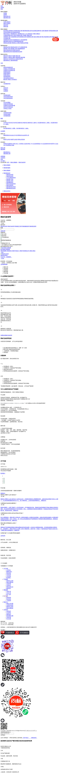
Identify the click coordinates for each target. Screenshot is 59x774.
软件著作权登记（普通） (9, 128)
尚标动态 (8, 611)
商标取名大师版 (16, 43)
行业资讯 (8, 612)
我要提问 (3, 493)
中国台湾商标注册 (17, 35)
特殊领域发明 (6, 76)
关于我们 (3, 160)
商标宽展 (22, 57)
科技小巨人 (16, 143)
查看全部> (43, 500)
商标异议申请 (6, 47)
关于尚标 (5, 568)
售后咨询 (8, 599)
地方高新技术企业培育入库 (22, 135)
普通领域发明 (6, 72)
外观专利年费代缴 (8, 104)
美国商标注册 (6, 36)
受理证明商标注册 (8, 32)
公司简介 (8, 570)
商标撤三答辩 (14, 48)
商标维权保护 (6, 173)
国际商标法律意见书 (8, 41)
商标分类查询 (6, 23)
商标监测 (5, 26)
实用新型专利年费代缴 (9, 105)
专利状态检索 (6, 114)
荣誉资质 (8, 573)
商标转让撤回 (11, 57)
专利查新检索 (6, 115)
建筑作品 (30, 122)
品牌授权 (3, 156)
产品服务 (5, 579)
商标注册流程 (9, 608)
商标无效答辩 (16, 50)
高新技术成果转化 (8, 143)
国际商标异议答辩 (17, 51)
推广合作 (8, 594)
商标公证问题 (9, 603)
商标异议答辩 (14, 47)
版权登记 (8, 588)
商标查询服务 (6, 167)
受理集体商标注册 (53, 30)
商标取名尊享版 (24, 43)
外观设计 (5, 89)
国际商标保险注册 (27, 30)
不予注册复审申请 (22, 47)
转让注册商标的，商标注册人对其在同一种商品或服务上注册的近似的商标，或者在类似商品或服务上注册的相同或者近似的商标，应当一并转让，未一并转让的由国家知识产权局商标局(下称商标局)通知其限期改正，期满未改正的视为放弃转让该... (29, 519)
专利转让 (8, 585)
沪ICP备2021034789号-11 (30, 730)
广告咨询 (8, 600)
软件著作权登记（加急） (22, 128)
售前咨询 (8, 597)
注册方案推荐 (44, 30)
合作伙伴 (8, 574)
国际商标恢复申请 (18, 41)
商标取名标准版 (7, 43)
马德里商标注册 (15, 36)
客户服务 (5, 596)
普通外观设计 (6, 75)
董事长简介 (9, 571)
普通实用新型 (6, 73)
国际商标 (3, 149)
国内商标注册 (9, 615)
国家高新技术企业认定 (9, 135)
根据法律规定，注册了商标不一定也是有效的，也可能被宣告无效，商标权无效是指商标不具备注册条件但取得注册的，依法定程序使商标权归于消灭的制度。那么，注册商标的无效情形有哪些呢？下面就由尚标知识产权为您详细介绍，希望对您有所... (29, 509)
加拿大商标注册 (37, 36)
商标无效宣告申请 (8, 50)
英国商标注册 (29, 36)
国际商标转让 (6, 60)
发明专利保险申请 (8, 67)
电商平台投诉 (14, 139)
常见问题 (8, 618)
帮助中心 (5, 602)
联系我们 (8, 577)
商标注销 (18, 55)
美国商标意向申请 (8, 39)
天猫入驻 (8, 591)
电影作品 (25, 122)
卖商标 (5, 14)
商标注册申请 (9, 582)
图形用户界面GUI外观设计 (10, 79)
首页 (2, 6)
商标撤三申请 (6, 48)
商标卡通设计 (36, 33)
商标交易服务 (6, 165)
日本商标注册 (6, 38)
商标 (2, 9)
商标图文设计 (21, 33)
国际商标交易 (6, 17)
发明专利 (5, 88)
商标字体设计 (6, 33)
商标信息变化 (6, 191)
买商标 (2, 7)
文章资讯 (3, 157)
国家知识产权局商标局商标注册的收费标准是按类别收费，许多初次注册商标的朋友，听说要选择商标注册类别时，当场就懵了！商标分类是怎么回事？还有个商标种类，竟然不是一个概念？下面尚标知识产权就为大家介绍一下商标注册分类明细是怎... (29, 529)
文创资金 (21, 143)
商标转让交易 (9, 580)
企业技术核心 (27, 143)
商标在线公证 (6, 16)
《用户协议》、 (26, 737)
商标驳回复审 (16, 32)
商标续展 (18, 57)
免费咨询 (3, 232)
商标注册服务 (13, 162)
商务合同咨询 (21, 139)
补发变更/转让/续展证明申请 (15, 59)
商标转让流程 (9, 606)
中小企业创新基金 (35, 143)
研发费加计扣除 (10, 145)
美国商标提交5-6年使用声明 (20, 39)
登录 (2, 159)
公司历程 (8, 576)
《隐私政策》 (33, 737)
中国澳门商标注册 (27, 35)
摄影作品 (20, 122)
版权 (2, 118)
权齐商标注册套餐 (8, 30)
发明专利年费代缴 (8, 107)
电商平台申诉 (6, 139)
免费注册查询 (6, 22)
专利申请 (8, 583)
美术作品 (15, 122)
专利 (2, 63)
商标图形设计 (14, 33)
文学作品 (5, 122)
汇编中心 (35, 122)
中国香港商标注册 (8, 35)
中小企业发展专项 (45, 143)
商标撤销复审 (21, 48)
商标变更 (5, 55)
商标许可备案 (11, 55)
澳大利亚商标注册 (46, 36)
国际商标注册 (6, 153)
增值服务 (5, 589)
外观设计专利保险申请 (9, 68)
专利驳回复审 (6, 95)
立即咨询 (3, 535)
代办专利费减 (6, 102)
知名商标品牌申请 (36, 30)
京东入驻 (8, 593)
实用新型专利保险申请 (9, 70)
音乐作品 (10, 122)
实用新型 (5, 91)
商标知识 (8, 614)
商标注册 (3, 147)
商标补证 (5, 59)
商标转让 (5, 57)
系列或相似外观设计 (8, 78)
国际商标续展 (14, 60)
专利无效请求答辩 (8, 96)
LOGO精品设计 (29, 33)
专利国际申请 (6, 83)
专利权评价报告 (7, 112)
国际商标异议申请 (8, 51)
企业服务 (3, 131)
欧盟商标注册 (22, 36)
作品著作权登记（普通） (44, 122)
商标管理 (5, 25)
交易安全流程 (9, 605)
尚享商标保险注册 (17, 30)
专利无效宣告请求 (8, 98)
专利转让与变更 (7, 108)
